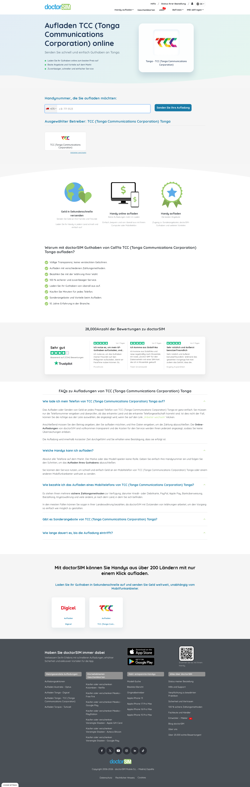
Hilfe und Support (177, 687)
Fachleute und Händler (179, 712)
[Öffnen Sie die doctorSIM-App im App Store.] (141, 652)
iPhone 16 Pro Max (139, 709)
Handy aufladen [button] (123, 9)
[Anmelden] (192, 4)
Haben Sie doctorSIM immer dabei (75, 652)
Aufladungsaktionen (55, 681)
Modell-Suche (134, 681)
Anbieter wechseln (78, 152)
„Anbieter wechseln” (154, 417)
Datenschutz (106, 777)
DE (201, 4)
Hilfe (153, 3)
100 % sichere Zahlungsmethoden (185, 707)
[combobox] (51, 109)
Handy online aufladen (124, 213)
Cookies (142, 777)
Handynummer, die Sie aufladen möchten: (81, 98)
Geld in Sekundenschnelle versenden (77, 213)
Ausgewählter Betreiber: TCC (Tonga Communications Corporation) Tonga (107, 121)
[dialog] (10, 785)
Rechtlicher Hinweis (125, 777)
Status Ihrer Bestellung (173, 3)
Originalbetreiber (135, 692)
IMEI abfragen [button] (194, 9)
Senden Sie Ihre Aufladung (173, 107)
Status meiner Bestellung (180, 681)
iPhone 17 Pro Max (139, 703)
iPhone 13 (135, 698)
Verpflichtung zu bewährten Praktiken (182, 694)
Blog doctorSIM (176, 723)
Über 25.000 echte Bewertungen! (184, 734)
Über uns (172, 729)
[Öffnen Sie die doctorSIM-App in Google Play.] (141, 661)
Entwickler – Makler (179, 718)
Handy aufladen (171, 213)
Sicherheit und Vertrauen (180, 701)
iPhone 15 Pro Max (139, 714)
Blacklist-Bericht (135, 687)
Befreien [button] (177, 9)
